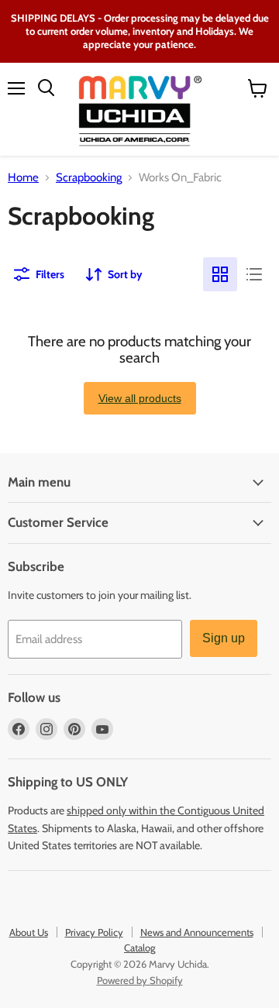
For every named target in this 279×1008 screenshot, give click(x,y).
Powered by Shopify (140, 980)
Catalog (139, 947)
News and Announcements (196, 932)
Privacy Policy (94, 932)
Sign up (223, 638)
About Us (28, 932)
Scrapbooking (89, 177)
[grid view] (220, 274)
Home (23, 177)
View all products (139, 398)
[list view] (254, 274)
